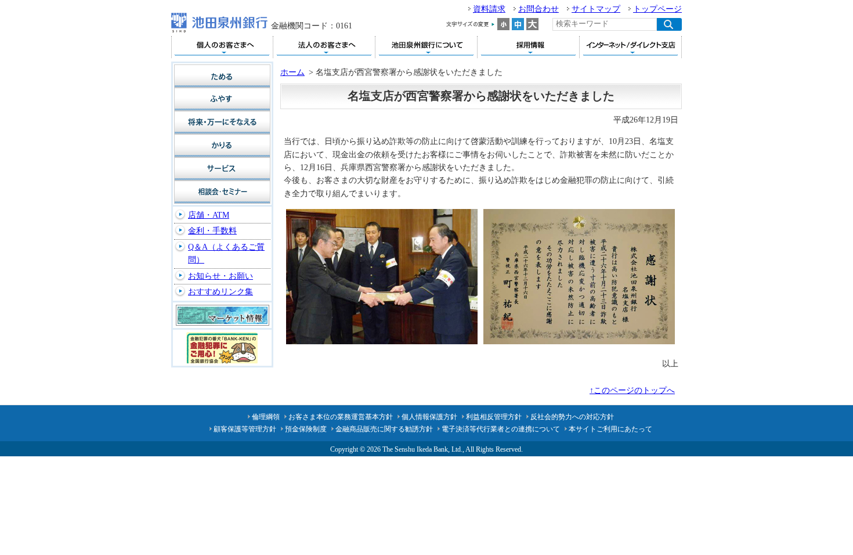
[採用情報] (528, 47)
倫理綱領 (266, 417)
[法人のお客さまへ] (324, 47)
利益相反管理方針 (494, 417)
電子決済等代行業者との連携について (501, 429)
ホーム (292, 72)
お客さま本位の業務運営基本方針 (340, 417)
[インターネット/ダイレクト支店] (630, 47)
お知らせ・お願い (220, 276)
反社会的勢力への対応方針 (572, 417)
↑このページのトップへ (632, 390)
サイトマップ (596, 9)
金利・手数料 (212, 230)
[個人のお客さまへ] (222, 47)
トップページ (657, 9)
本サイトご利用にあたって (610, 429)
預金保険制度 (306, 429)
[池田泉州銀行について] (426, 47)
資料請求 (489, 9)
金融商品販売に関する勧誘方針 (384, 429)
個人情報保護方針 (429, 417)
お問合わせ (538, 9)
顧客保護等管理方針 (245, 429)
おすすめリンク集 (220, 291)
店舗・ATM (208, 215)
